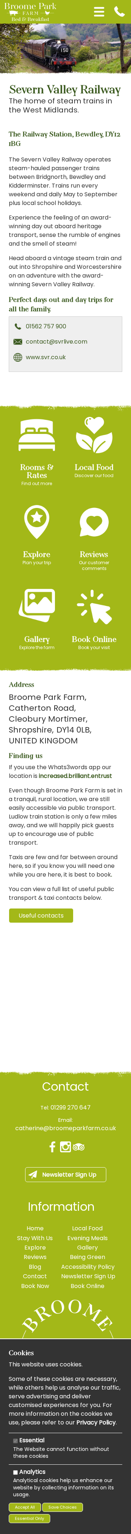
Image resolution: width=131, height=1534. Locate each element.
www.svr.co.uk (46, 357)
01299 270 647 (71, 1107)
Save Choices (62, 1507)
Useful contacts (41, 915)
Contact (65, 1087)
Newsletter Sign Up (69, 1174)
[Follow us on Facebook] (52, 1147)
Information (61, 1207)
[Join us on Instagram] (65, 1147)
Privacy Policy (96, 1422)
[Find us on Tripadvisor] (78, 1147)
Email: (65, 1120)
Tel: (44, 1107)
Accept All (25, 1507)
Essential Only (29, 1518)
